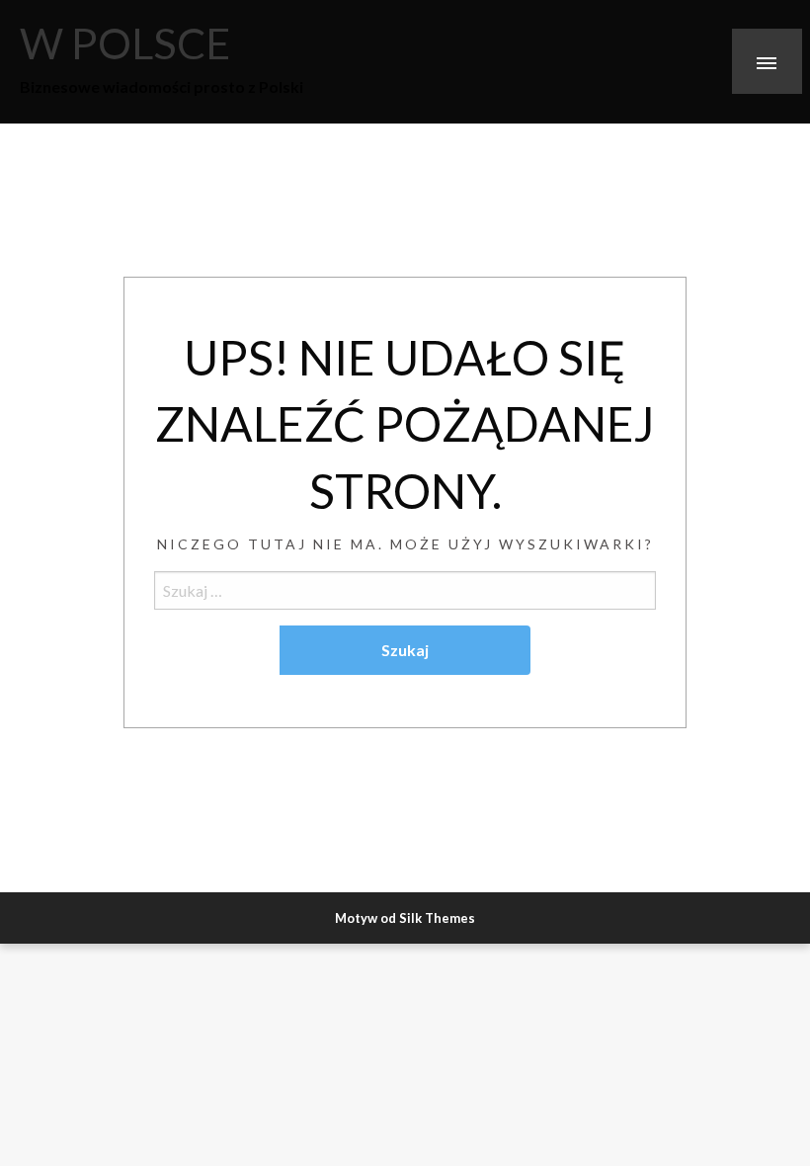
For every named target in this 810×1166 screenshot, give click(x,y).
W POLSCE (125, 42)
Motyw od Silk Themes (405, 918)
